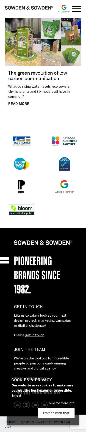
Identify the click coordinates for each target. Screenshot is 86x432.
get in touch (34, 335)
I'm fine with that (56, 413)
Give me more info (62, 403)
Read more (18, 104)
